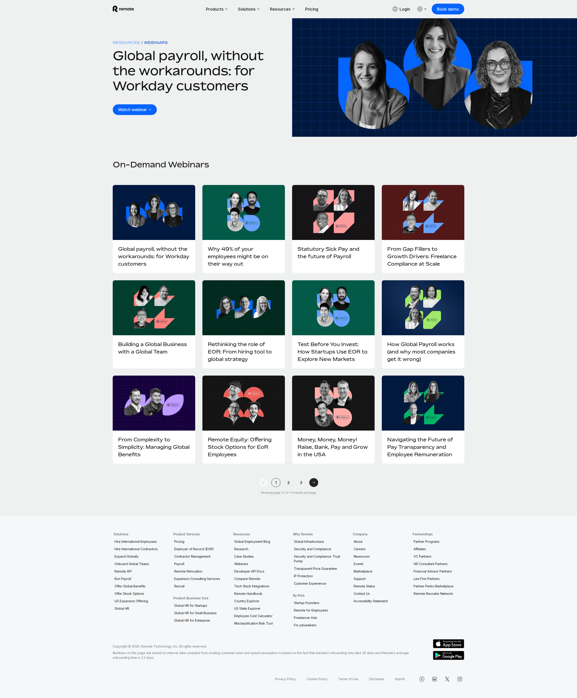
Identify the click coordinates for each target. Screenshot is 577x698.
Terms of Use (348, 679)
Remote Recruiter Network (433, 593)
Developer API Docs (249, 571)
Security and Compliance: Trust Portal (317, 558)
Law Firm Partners (427, 579)
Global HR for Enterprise (192, 620)
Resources (280, 9)
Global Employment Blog (252, 541)
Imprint (400, 679)
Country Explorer (246, 601)
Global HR (121, 608)
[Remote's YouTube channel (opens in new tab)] (421, 679)
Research (241, 549)
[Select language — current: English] (422, 9)
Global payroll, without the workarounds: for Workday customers (188, 70)
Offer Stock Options (129, 593)
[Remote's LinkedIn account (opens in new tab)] (434, 679)
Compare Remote (247, 579)
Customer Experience (310, 583)
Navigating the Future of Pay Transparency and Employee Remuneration (420, 447)
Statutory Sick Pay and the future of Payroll (328, 252)
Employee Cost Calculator (253, 616)
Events (359, 564)
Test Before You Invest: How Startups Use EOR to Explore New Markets (333, 351)
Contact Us (362, 593)
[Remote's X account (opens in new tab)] (447, 679)
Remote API (123, 571)
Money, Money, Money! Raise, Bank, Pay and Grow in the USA (333, 447)
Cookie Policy (317, 679)
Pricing (311, 9)
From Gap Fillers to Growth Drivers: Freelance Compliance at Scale (422, 256)
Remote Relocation (188, 571)
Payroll (179, 564)
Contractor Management (192, 556)
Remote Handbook (248, 593)
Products (215, 9)
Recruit (179, 586)
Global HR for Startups (190, 605)
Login (405, 9)
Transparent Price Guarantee (315, 568)
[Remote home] (123, 9)
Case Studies (244, 556)
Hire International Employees (135, 541)
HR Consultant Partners (431, 564)
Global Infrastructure (309, 541)
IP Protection (303, 576)
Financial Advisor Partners (433, 571)
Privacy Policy (285, 679)
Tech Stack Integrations (251, 586)
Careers (360, 549)
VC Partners (422, 556)
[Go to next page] (313, 482)
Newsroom (362, 556)
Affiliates (420, 549)
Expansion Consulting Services (197, 579)
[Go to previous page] (263, 482)
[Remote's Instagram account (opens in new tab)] (459, 679)
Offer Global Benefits (130, 586)
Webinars (241, 564)
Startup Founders (306, 603)
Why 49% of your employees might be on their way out (238, 256)
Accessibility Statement (371, 601)
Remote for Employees (311, 610)
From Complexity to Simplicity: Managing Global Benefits (154, 447)
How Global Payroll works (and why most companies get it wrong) (421, 351)
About (358, 541)
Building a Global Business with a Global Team (152, 348)
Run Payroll (122, 579)
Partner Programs (427, 541)
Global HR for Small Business (195, 613)
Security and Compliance (312, 549)
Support (360, 579)
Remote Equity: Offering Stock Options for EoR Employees (240, 447)
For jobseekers (305, 625)
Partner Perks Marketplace (433, 586)
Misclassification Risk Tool (253, 623)
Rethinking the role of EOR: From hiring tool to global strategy (240, 351)
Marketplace (363, 571)
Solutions (247, 9)
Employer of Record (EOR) (194, 549)
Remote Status (364, 586)
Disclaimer (376, 679)
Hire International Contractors (136, 549)
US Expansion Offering (131, 601)
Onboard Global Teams (131, 564)
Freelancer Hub (305, 618)
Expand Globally (126, 556)
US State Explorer (247, 608)
